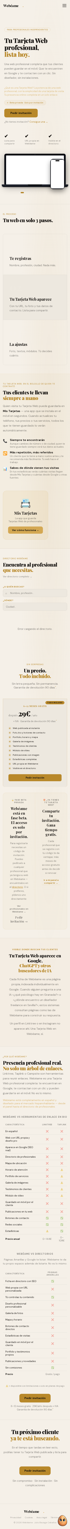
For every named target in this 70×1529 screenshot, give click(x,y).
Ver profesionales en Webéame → (19, 909)
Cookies (29, 1517)
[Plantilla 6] (35, 192)
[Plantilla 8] (39, 192)
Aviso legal (41, 1517)
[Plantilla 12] (49, 192)
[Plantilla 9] (42, 192)
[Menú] (64, 5)
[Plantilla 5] (32, 192)
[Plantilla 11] (46, 192)
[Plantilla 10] (44, 192)
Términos (55, 1517)
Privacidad (15, 1517)
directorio (17, 887)
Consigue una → (38, 121)
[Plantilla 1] (22, 192)
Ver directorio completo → (17, 576)
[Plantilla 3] (28, 192)
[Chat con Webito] (62, 1520)
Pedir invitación (21, 113)
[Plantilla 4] (30, 192)
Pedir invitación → (19, 919)
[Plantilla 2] (25, 192)
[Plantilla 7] (37, 192)
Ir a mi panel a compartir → (51, 881)
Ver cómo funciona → (25, 530)
